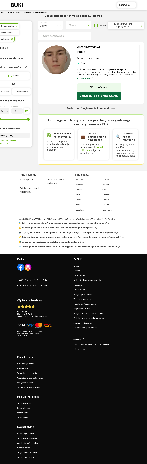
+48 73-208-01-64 (32, 280)
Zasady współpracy (82, 299)
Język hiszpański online (27, 443)
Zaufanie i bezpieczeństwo (86, 327)
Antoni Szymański (88, 47)
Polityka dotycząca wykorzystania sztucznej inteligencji (89, 320)
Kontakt (77, 270)
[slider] (28, 119)
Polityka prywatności (83, 294)
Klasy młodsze (23, 408)
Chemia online (23, 448)
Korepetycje (22, 368)
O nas (76, 266)
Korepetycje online (25, 363)
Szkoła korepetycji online (28, 387)
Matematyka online (25, 433)
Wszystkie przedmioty (27, 373)
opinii (27, 316)
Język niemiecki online (27, 452)
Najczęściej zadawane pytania (87, 280)
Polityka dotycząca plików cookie (88, 313)
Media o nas (79, 289)
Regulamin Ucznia (82, 308)
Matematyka (22, 413)
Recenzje (78, 285)
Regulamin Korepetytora (85, 304)
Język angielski (24, 403)
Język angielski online (27, 438)
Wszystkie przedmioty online (30, 378)
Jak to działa (79, 275)
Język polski (22, 417)
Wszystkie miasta (25, 382)
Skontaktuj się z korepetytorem (99, 96)
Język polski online (25, 457)
